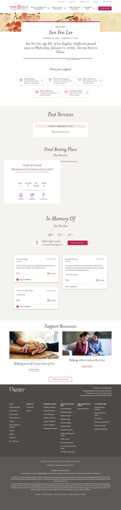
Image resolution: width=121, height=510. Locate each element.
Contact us (80, 489)
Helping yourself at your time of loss (34, 362)
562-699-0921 (107, 391)
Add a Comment (25, 279)
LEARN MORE (34, 369)
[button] (95, 2)
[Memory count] (50, 235)
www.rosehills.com (73, 58)
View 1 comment (71, 286)
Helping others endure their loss (87, 359)
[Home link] (19, 7)
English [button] (106, 2)
